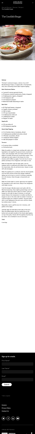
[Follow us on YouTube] (17, 418)
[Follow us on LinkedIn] (13, 418)
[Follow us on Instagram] (3, 418)
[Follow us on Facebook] (8, 418)
